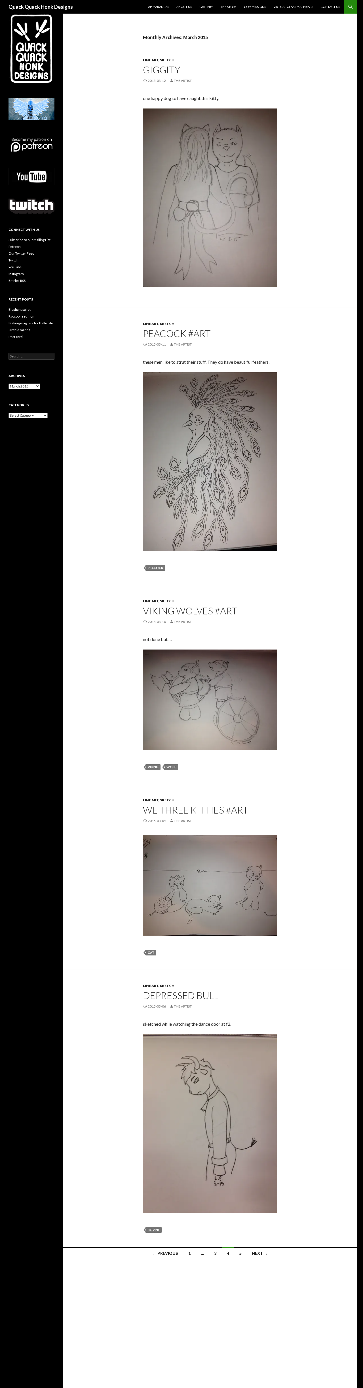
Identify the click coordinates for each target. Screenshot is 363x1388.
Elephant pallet (20, 309)
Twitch (13, 260)
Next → (260, 1253)
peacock (155, 568)
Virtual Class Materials (293, 6)
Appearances (158, 6)
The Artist (183, 80)
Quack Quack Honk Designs (41, 7)
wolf (171, 767)
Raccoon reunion (21, 316)
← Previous (165, 1253)
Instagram (16, 274)
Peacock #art (177, 333)
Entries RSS (17, 280)
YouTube (15, 267)
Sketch (167, 60)
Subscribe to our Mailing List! (30, 240)
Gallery (206, 6)
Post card (16, 337)
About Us (184, 6)
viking (153, 767)
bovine (154, 1230)
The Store (228, 6)
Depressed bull (180, 995)
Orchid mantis (19, 330)
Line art (151, 60)
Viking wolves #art (190, 610)
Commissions (255, 6)
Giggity (162, 69)
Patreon (15, 246)
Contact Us (330, 6)
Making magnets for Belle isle (31, 323)
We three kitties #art (195, 810)
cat (151, 952)
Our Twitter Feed (22, 253)
